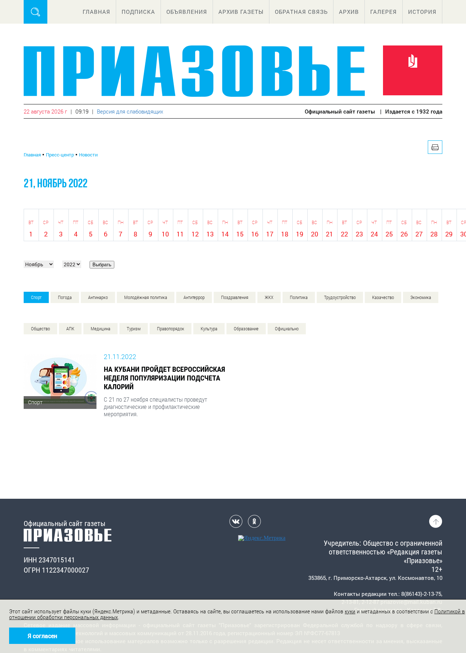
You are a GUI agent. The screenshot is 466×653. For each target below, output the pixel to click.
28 (434, 234)
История (422, 11)
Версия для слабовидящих (130, 111)
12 (195, 234)
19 (299, 234)
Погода (65, 297)
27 (419, 234)
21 (329, 234)
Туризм (134, 328)
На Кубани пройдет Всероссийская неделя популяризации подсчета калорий (164, 378)
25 (389, 234)
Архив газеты (241, 11)
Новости (88, 154)
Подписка (138, 11)
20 (314, 234)
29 (449, 234)
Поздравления (234, 297)
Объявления (186, 11)
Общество (40, 328)
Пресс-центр (60, 154)
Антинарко (98, 297)
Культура (209, 328)
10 (165, 234)
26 (404, 234)
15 (240, 234)
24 (374, 234)
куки (350, 611)
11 (180, 234)
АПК (70, 328)
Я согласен (42, 636)
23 (359, 234)
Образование (246, 328)
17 (269, 234)
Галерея (383, 11)
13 (210, 234)
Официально (287, 328)
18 (284, 234)
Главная (96, 11)
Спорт (36, 297)
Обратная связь (301, 11)
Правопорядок (170, 328)
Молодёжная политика (145, 297)
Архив (349, 11)
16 (254, 234)
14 (225, 234)
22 (344, 234)
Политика (299, 297)
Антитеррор (194, 297)
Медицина (100, 328)
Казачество (383, 297)
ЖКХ (269, 297)
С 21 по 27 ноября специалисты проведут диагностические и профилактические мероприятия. (155, 407)
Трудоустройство (340, 297)
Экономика (420, 297)
